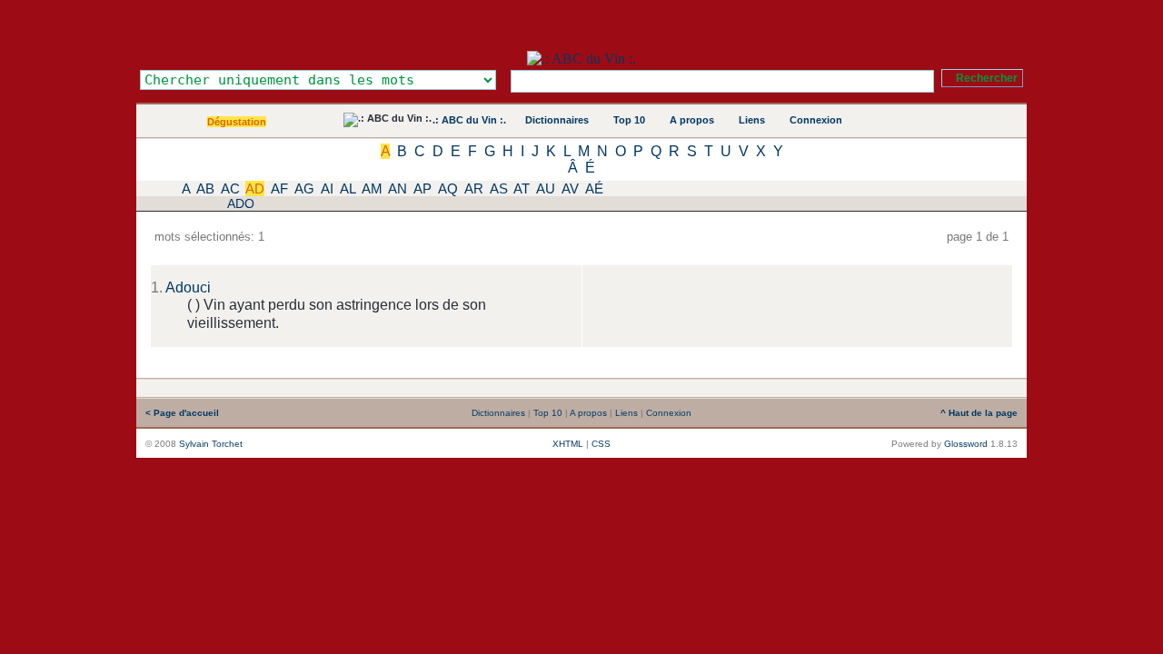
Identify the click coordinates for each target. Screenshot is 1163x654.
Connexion (816, 119)
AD (254, 188)
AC (230, 188)
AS (499, 188)
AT (521, 188)
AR (473, 188)
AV (570, 188)
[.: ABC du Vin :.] (581, 58)
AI (327, 188)
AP (422, 188)
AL (347, 188)
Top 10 (629, 119)
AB (205, 188)
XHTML (567, 444)
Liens (752, 119)
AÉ (594, 188)
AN (397, 188)
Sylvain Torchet (211, 444)
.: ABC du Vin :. (469, 119)
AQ (448, 188)
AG (304, 188)
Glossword (966, 444)
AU (545, 188)
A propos (692, 119)
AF (279, 188)
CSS (601, 444)
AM (372, 188)
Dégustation (236, 121)
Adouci (188, 287)
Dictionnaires (557, 119)
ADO (240, 203)
